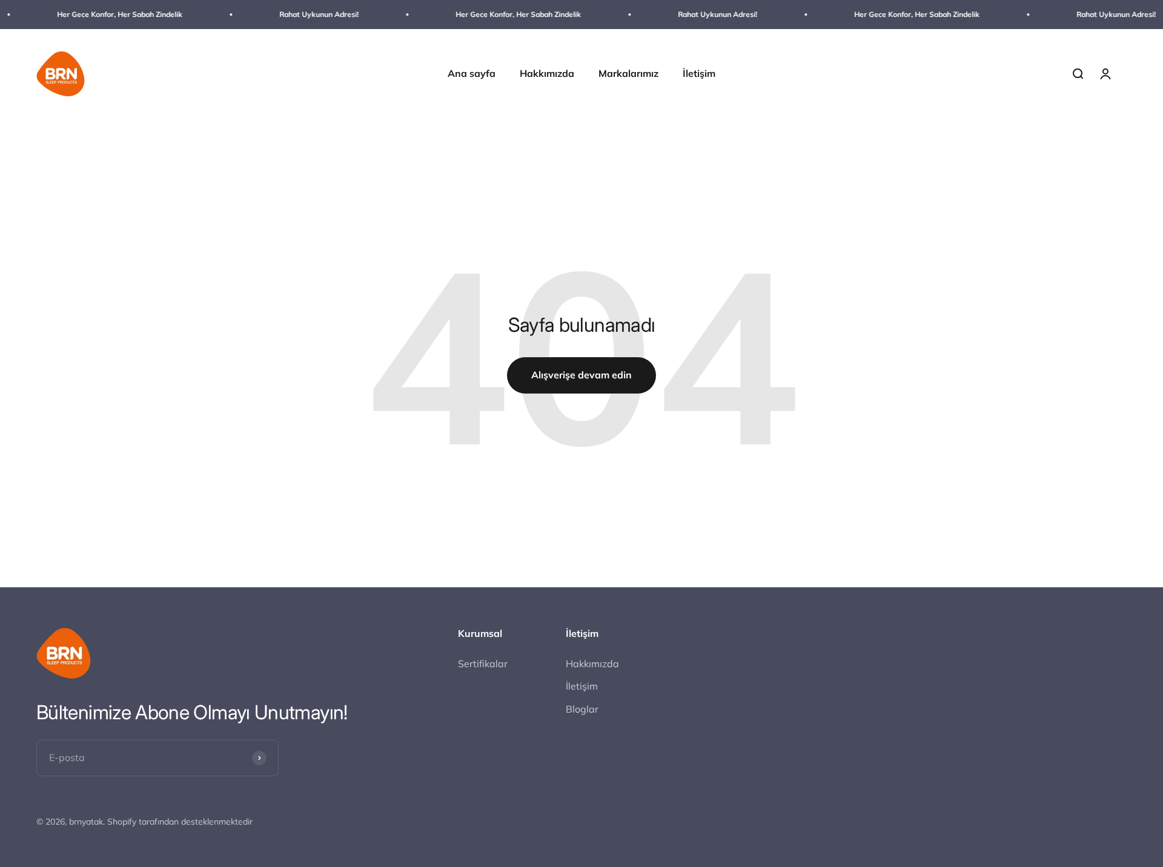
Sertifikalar (483, 664)
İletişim (699, 74)
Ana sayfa (471, 74)
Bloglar (582, 709)
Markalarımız (628, 74)
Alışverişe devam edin (581, 375)
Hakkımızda (547, 74)
